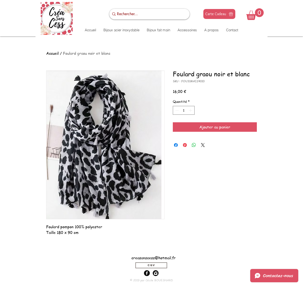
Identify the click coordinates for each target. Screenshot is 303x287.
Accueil (52, 53)
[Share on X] (203, 145)
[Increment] (191, 110)
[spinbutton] (183, 110)
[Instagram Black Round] (156, 273)
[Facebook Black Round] (147, 273)
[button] (255, 14)
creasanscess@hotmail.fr (153, 257)
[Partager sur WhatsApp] (194, 145)
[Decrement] (176, 110)
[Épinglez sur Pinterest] (185, 145)
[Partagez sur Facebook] (176, 145)
